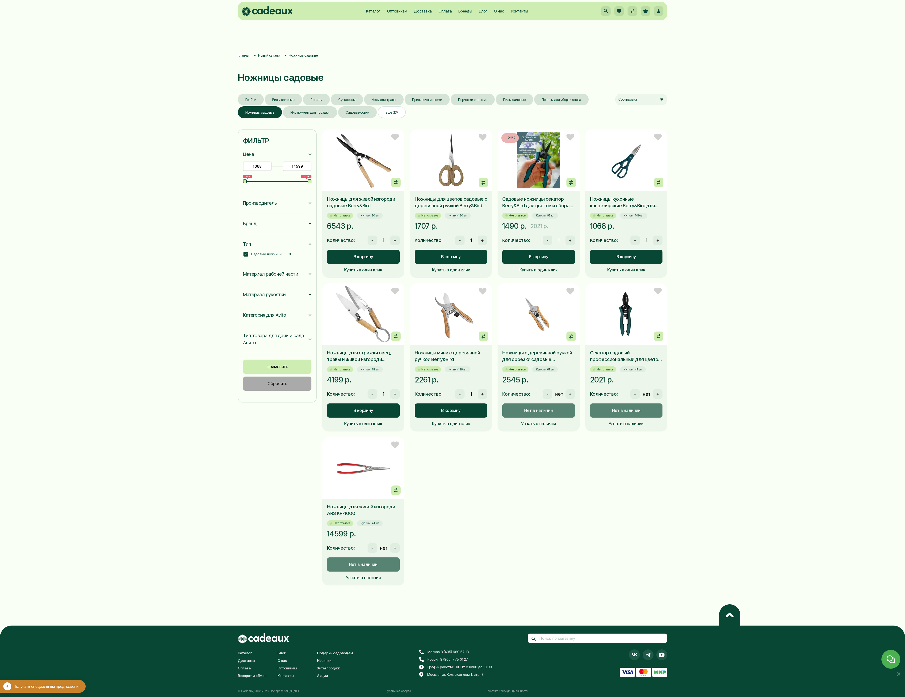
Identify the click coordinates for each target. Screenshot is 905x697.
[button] (606, 11)
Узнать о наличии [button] (538, 423)
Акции (322, 675)
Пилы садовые (514, 100)
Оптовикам (397, 11)
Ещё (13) (392, 112)
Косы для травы (384, 100)
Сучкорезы (347, 100)
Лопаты (316, 100)
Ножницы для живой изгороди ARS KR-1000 (361, 510)
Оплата (445, 11)
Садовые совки (357, 112)
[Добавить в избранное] (395, 137)
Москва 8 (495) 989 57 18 (448, 652)
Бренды (465, 11)
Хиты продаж (328, 668)
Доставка (423, 11)
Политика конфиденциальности (507, 691)
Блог (483, 11)
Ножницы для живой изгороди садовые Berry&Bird (361, 202)
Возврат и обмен (252, 675)
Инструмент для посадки (310, 112)
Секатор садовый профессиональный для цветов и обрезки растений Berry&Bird (625, 356)
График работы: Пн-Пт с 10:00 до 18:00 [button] (459, 667)
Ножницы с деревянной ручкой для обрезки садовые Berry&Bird (537, 356)
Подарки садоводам (335, 653)
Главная (244, 55)
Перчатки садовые (472, 100)
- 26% (510, 138)
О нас (499, 11)
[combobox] (641, 99)
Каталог (373, 11)
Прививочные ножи (427, 100)
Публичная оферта (398, 691)
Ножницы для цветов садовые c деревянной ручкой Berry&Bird (451, 202)
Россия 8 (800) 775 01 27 (447, 659)
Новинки (324, 660)
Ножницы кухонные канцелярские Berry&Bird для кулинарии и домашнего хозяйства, (622, 202)
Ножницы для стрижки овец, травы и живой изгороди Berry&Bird (359, 356)
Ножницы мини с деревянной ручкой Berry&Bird (447, 356)
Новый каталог (269, 55)
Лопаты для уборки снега (561, 100)
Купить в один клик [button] (363, 269)
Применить (277, 366)
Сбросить (277, 383)
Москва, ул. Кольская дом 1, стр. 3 (455, 674)
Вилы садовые (283, 100)
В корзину (363, 256)
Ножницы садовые (259, 112)
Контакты (519, 11)
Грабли (250, 100)
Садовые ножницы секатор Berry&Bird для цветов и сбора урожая (536, 202)
